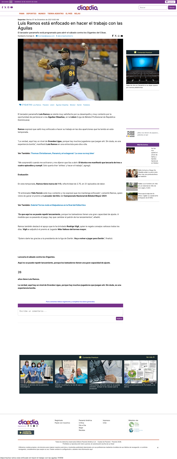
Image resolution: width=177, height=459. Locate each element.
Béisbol (72, 105)
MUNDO (41, 13)
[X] (31, 426)
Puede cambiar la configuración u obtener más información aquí (71, 449)
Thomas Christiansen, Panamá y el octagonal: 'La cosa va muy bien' (62, 153)
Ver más (149, 357)
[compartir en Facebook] (113, 36)
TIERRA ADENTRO (56, 13)
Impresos (106, 420)
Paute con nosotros (62, 423)
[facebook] (28, 426)
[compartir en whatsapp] (118, 36)
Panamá (45, 105)
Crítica (81, 423)
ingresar (171, 2)
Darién (79, 105)
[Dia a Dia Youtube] (11, 7)
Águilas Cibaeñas (62, 105)
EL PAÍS (69, 13)
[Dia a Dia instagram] (8, 7)
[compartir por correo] (121, 36)
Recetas (82, 430)
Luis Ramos (37, 105)
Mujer (81, 428)
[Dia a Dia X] (5, 7)
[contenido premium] (26, 432)
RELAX (77, 13)
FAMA (21, 13)
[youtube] (34, 426)
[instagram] (37, 426)
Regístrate (59, 420)
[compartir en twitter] (115, 36)
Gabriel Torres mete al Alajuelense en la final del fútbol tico (58, 205)
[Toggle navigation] (11, 2)
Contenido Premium (144, 52)
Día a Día (82, 425)
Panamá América (85, 420)
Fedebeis (86, 105)
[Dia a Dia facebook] (3, 7)
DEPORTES (31, 13)
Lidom (52, 105)
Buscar (172, 7)
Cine (104, 423)
